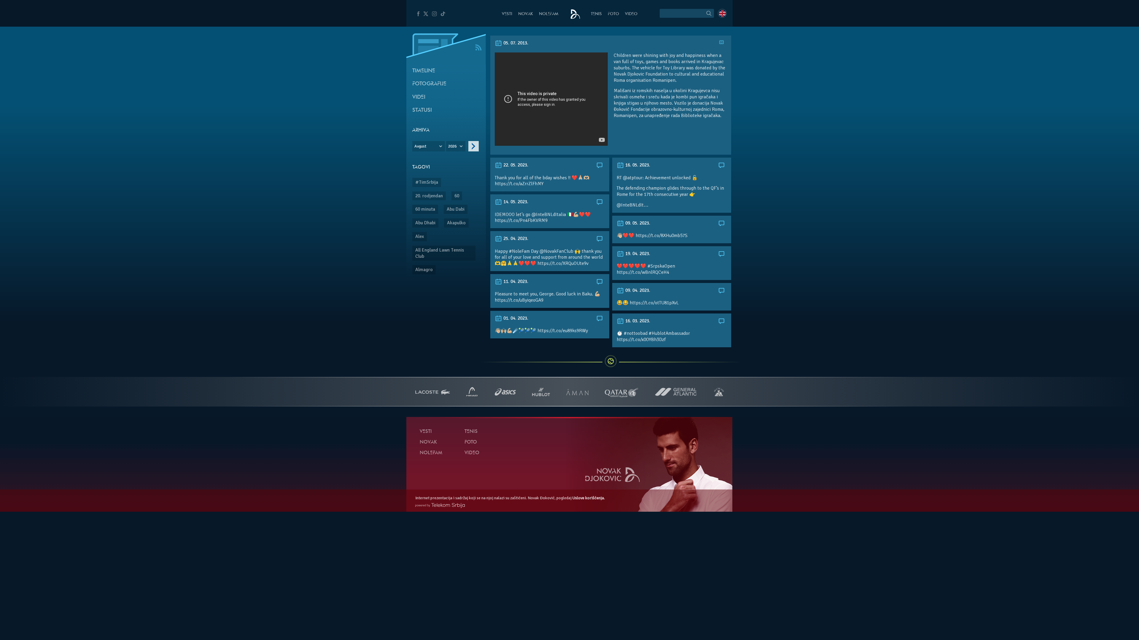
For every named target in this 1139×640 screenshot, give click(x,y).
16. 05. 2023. (637, 165)
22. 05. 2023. (515, 165)
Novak (525, 14)
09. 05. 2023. (637, 223)
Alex (419, 236)
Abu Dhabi (425, 223)
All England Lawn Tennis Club (439, 253)
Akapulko (456, 223)
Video (631, 14)
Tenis (596, 14)
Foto (613, 14)
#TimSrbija (426, 182)
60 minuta (425, 209)
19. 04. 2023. (637, 254)
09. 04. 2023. (637, 290)
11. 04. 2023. (515, 281)
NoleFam (548, 14)
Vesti (507, 14)
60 (456, 196)
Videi (418, 97)
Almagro (424, 270)
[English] (722, 13)
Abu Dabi (455, 209)
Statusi (422, 110)
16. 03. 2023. (637, 321)
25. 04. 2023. (515, 238)
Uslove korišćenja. (588, 497)
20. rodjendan (429, 196)
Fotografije (429, 84)
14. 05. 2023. (515, 202)
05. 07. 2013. (515, 43)
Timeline (423, 71)
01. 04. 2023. (515, 318)
